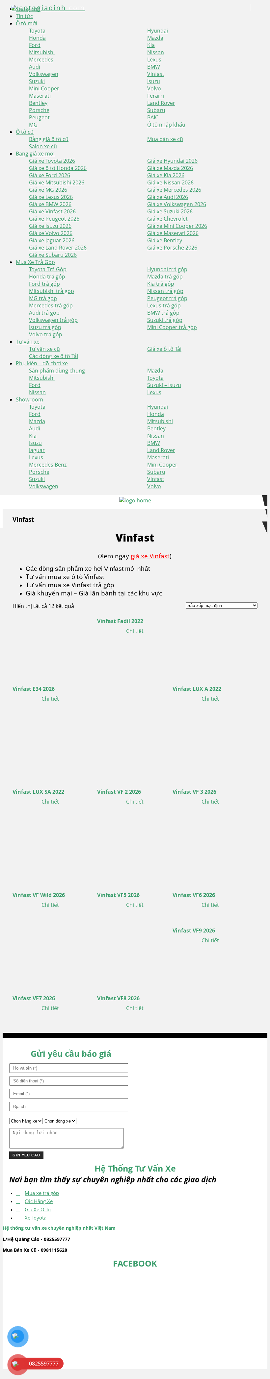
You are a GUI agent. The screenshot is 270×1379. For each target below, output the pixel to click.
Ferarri (155, 95)
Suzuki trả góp (164, 320)
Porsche (39, 110)
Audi (34, 66)
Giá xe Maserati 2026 (173, 233)
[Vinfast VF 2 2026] (135, 749)
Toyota (37, 30)
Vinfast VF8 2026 (118, 998)
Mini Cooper (44, 88)
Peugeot (39, 117)
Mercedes (41, 59)
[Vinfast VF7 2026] (50, 955)
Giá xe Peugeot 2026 (54, 218)
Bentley (38, 103)
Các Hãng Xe (39, 1201)
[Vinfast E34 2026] (50, 646)
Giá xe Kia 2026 (165, 175)
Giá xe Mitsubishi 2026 (56, 182)
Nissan (155, 52)
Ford (34, 45)
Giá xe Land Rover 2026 (58, 247)
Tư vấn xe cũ (44, 348)
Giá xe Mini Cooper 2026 (177, 226)
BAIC (152, 117)
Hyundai (157, 30)
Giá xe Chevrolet (167, 218)
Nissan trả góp (165, 291)
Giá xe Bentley (164, 240)
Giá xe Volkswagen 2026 (176, 204)
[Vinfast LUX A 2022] (210, 646)
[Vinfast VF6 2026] (210, 852)
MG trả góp (43, 298)
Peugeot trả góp (167, 298)
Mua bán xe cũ (165, 139)
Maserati (40, 95)
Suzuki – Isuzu (164, 385)
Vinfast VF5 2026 (118, 895)
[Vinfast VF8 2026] (135, 955)
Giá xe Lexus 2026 (51, 197)
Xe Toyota (35, 1217)
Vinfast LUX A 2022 (197, 688)
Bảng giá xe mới (35, 153)
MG (33, 124)
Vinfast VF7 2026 (34, 998)
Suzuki (37, 81)
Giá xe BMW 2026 (50, 204)
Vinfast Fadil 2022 (120, 621)
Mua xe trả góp (42, 1193)
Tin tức (24, 16)
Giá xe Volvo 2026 (50, 233)
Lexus (154, 59)
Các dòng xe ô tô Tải (53, 356)
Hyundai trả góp (167, 269)
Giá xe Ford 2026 (49, 175)
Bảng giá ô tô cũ (48, 139)
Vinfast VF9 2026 (194, 930)
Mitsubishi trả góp (51, 291)
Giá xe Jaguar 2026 (51, 240)
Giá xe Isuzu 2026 (50, 226)
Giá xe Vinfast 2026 (52, 211)
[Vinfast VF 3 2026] (210, 749)
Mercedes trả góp (51, 305)
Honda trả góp (47, 276)
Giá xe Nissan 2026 (170, 182)
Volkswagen (43, 74)
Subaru (156, 110)
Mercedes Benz (48, 464)
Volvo (154, 88)
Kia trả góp (160, 283)
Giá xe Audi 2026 (167, 197)
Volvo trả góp (45, 334)
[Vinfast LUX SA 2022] (50, 749)
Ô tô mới (26, 23)
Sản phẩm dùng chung (57, 370)
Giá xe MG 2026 (48, 189)
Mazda (155, 37)
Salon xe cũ (43, 146)
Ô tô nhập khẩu (166, 124)
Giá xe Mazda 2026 (170, 168)
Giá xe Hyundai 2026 (172, 160)
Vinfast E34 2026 (34, 688)
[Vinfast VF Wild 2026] (50, 852)
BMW (153, 66)
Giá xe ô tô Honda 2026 (58, 168)
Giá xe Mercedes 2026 (174, 189)
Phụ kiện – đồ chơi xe (42, 363)
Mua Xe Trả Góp (35, 262)
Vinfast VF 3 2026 (194, 791)
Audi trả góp (44, 312)
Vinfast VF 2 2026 (119, 791)
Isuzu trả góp (45, 327)
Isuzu (153, 81)
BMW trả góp (163, 312)
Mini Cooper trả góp (172, 327)
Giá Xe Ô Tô (38, 1209)
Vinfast (155, 74)
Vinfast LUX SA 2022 (38, 791)
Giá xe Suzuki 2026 (170, 211)
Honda (37, 37)
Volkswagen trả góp (53, 320)
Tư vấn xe (28, 341)
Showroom (29, 399)
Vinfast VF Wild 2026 (39, 895)
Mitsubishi (42, 52)
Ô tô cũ (25, 131)
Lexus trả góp (164, 305)
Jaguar (37, 450)
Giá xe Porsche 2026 (172, 247)
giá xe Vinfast (150, 556)
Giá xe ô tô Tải (164, 348)
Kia (151, 45)
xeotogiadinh (48, 7)
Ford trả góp (44, 283)
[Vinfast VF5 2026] (135, 852)
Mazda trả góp (165, 276)
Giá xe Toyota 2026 (52, 160)
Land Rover (161, 103)
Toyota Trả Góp (48, 269)
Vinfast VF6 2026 (194, 895)
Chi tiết (50, 698)
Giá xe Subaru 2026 (53, 254)
